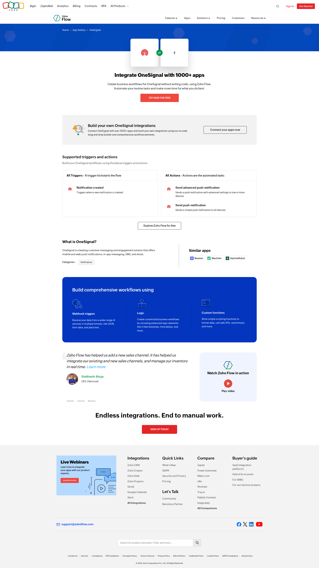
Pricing (221, 18)
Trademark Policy (196, 556)
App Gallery (79, 30)
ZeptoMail (46, 6)
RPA (103, 6)
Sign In (290, 6)
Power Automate (206, 470)
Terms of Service (147, 556)
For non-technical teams (246, 485)
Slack (130, 497)
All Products (117, 6)
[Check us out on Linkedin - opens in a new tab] (251, 524)
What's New (169, 465)
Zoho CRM (133, 465)
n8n (199, 481)
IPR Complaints (112, 556)
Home (65, 30)
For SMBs (237, 479)
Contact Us (72, 556)
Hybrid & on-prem (243, 474)
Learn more (96, 367)
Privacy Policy (164, 556)
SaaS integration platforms (241, 467)
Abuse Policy (247, 556)
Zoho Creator (135, 470)
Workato (202, 486)
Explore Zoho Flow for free (160, 225)
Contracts (91, 6)
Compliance (97, 556)
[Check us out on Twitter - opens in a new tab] (245, 524)
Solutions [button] (202, 18)
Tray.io (201, 492)
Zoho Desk (133, 475)
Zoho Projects (135, 481)
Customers (238, 18)
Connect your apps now (225, 129)
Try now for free (159, 98)
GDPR (165, 470)
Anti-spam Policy (129, 556)
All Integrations (136, 502)
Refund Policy (179, 556)
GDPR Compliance (230, 556)
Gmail (130, 486)
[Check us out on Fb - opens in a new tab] (239, 524)
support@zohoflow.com (77, 524)
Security (84, 556)
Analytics (63, 6)
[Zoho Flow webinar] (86, 475)
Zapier (201, 465)
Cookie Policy (213, 556)
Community (169, 498)
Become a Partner (172, 504)
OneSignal (95, 30)
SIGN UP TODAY (159, 429)
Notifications (86, 262)
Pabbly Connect (206, 497)
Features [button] (170, 18)
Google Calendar (137, 492)
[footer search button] (197, 542)
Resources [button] (257, 18)
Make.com (203, 475)
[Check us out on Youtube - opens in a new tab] (259, 524)
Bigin (33, 6)
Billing (76, 6)
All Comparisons (207, 508)
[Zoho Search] (277, 6)
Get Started (306, 6)
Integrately (203, 502)
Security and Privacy (174, 475)
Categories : (69, 262)
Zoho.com (13, 6)
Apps (187, 18)
